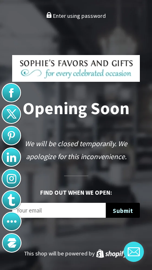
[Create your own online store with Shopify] (111, 253)
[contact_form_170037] (134, 252)
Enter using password (79, 15)
